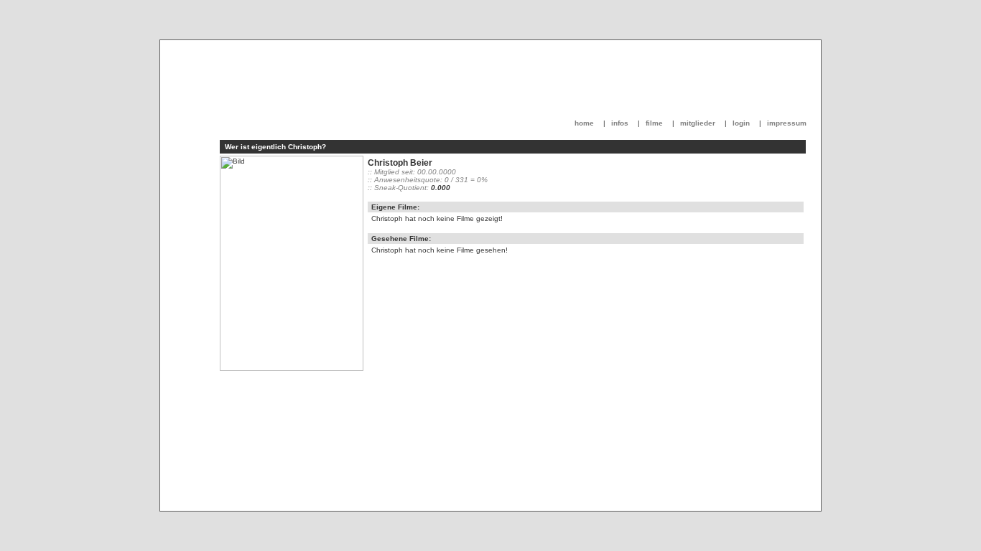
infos (619, 123)
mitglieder (697, 123)
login (741, 123)
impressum (786, 123)
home (584, 123)
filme (654, 123)
